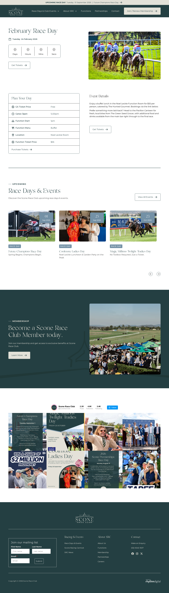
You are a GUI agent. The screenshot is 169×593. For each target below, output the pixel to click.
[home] (17, 11)
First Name (16, 547)
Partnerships (101, 11)
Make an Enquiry (138, 543)
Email (14, 556)
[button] (45, 11)
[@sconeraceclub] (54, 407)
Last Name (37, 547)
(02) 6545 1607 (137, 548)
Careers (101, 561)
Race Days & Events (72, 543)
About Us (102, 543)
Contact (115, 11)
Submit (39, 561)
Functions (86, 11)
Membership (103, 552)
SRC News (68, 552)
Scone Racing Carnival (74, 548)
